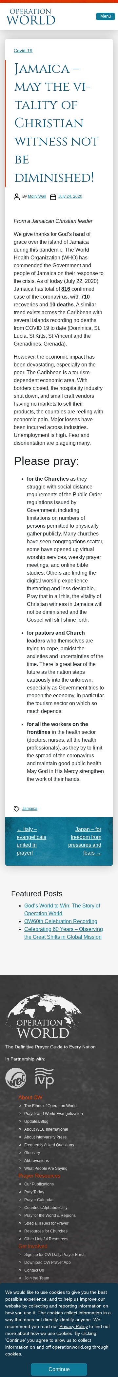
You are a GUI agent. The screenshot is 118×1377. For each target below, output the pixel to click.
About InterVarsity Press (45, 1137)
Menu (105, 16)
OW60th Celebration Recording (60, 921)
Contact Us (34, 1270)
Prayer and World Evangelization (53, 1113)
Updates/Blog (36, 1121)
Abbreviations (36, 1160)
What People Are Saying (46, 1168)
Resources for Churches (46, 1231)
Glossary (32, 1153)
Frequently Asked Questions (49, 1145)
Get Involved (33, 1246)
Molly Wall (37, 196)
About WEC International (46, 1129)
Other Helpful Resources (46, 1239)
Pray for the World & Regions (50, 1215)
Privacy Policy (73, 1326)
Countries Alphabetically (46, 1207)
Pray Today (34, 1192)
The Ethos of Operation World (50, 1106)
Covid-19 (23, 50)
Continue (59, 1369)
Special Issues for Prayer (46, 1223)
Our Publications (39, 1184)
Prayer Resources (39, 1176)
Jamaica (29, 808)
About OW (30, 1097)
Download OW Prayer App (47, 1262)
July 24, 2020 (70, 196)
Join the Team (36, 1278)
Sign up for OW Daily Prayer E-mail (55, 1254)
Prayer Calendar (39, 1200)
